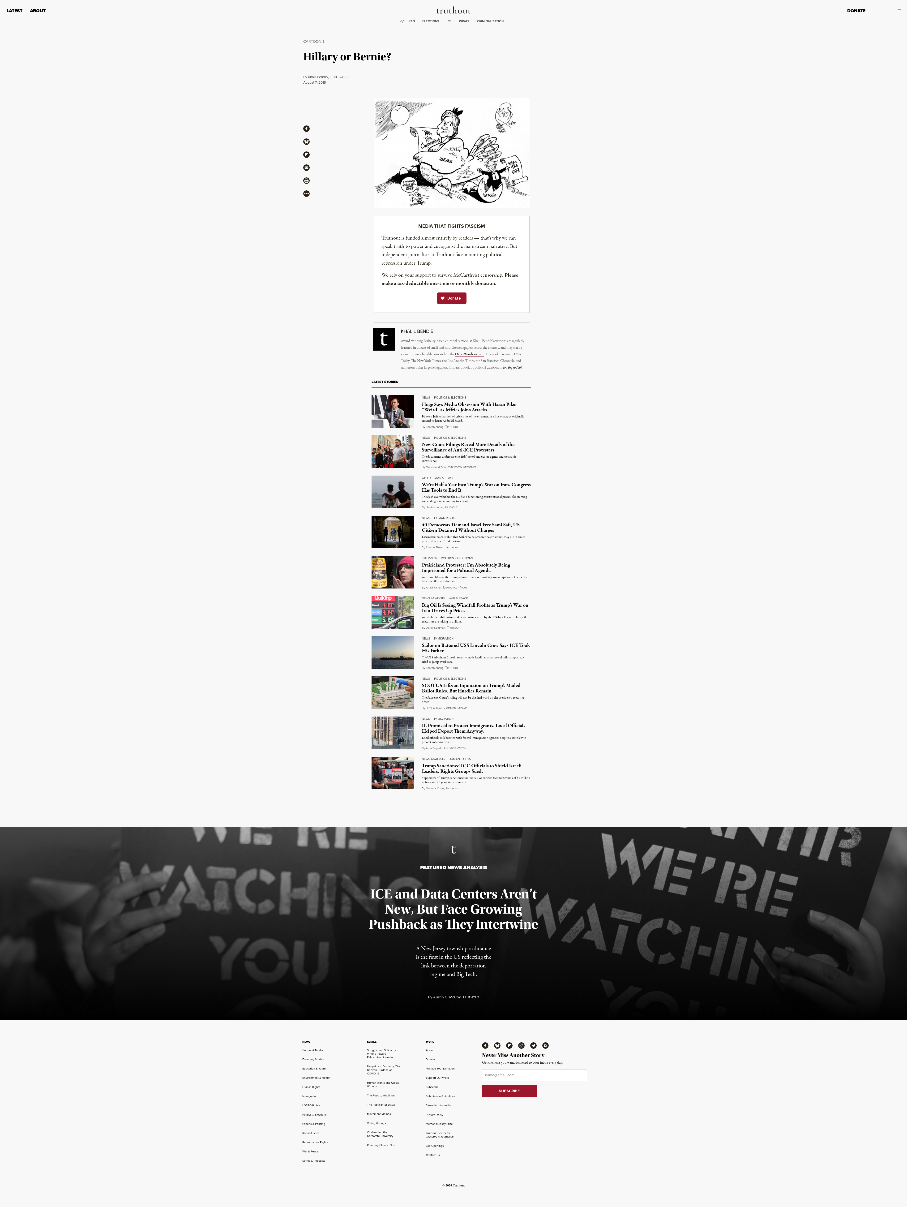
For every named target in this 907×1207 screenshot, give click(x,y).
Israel (464, 21)
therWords (340, 77)
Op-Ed (426, 478)
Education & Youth (314, 1068)
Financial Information (439, 1105)
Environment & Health (316, 1078)
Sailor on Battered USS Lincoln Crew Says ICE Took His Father (476, 648)
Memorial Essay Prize (439, 1124)
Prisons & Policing (313, 1124)
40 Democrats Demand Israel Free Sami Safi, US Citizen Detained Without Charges (471, 527)
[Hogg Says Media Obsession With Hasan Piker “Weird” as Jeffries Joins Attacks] (393, 411)
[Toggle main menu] (886, 11)
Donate (856, 10)
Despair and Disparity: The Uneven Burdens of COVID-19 (383, 1069)
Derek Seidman (435, 628)
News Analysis (433, 598)
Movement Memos (379, 1114)
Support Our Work (437, 1078)
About (38, 10)
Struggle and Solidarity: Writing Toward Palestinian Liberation (382, 1053)
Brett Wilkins (434, 708)
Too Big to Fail (512, 367)
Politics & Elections (450, 397)
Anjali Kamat (433, 587)
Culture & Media (312, 1050)
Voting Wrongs (376, 1123)
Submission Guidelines (440, 1096)
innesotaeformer (462, 467)
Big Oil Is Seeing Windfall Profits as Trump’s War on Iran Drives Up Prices (475, 608)
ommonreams (455, 708)
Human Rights (445, 518)
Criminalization (490, 21)
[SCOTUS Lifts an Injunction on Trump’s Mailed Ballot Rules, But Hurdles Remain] (393, 692)
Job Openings (435, 1146)
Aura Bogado (434, 748)
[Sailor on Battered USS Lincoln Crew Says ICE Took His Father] (393, 652)
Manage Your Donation (440, 1068)
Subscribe (432, 1087)
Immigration (444, 638)
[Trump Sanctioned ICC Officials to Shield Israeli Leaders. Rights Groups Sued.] (393, 773)
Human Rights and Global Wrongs (383, 1084)
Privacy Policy (434, 1115)
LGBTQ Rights (311, 1105)
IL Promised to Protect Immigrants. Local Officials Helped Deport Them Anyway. (473, 728)
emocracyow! (455, 587)
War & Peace (444, 478)
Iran (411, 21)
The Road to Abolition (381, 1095)
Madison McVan (436, 467)
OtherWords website (469, 354)
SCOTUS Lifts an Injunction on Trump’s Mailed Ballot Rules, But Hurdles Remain (471, 688)
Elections (430, 21)
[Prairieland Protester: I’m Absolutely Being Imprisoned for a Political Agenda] (393, 572)
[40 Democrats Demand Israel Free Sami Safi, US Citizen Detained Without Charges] (393, 532)
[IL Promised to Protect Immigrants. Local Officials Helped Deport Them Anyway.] (393, 733)
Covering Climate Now (381, 1145)
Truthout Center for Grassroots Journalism (440, 1134)
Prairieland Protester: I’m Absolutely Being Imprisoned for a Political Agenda (466, 568)
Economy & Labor (313, 1059)
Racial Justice (311, 1133)
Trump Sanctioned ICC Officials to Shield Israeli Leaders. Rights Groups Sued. (472, 768)
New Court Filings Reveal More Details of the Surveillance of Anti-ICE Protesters (468, 447)
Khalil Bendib (318, 76)
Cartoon (312, 41)
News (426, 397)
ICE (449, 21)
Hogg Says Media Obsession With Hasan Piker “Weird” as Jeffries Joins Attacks (469, 407)
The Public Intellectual (381, 1105)
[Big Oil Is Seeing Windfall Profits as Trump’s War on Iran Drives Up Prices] (393, 612)
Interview (429, 558)
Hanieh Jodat (434, 507)
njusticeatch (455, 748)
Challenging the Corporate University (380, 1134)
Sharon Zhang (435, 427)
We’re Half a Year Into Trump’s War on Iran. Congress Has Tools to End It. (476, 487)
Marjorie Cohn (435, 788)
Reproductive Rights (315, 1142)
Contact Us (433, 1155)
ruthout (451, 427)
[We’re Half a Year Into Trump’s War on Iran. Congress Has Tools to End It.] (393, 492)
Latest (14, 10)
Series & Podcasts (313, 1161)
